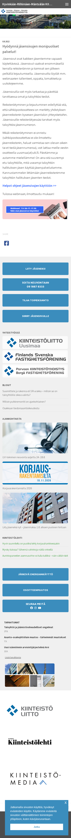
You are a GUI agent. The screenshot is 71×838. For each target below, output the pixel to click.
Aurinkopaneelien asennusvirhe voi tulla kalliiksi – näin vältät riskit (35, 555)
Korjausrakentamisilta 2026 (17, 488)
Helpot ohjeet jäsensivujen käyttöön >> (29, 186)
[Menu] (67, 4)
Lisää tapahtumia (13, 657)
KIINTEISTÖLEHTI (12, 537)
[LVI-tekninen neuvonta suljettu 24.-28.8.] (35, 438)
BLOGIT (6, 385)
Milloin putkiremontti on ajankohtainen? (24, 401)
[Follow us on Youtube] (39, 607)
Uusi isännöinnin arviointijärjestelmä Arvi (26, 647)
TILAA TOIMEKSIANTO (35, 300)
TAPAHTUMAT (12, 622)
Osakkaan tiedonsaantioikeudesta (20, 408)
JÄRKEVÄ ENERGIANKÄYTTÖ (35, 574)
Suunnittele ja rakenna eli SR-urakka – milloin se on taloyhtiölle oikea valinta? (29, 393)
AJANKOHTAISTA (11, 418)
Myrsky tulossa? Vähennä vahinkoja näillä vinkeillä (27, 549)
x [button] (66, 802)
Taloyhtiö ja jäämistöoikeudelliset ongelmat (28, 627)
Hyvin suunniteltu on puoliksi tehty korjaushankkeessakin (31, 543)
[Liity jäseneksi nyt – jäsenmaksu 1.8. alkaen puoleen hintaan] (35, 508)
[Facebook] (31, 607)
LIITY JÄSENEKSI (35, 268)
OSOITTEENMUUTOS (35, 590)
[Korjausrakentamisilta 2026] (35, 473)
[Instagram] (35, 607)
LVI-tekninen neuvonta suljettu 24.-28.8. (23, 457)
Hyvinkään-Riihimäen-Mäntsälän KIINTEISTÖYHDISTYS (27, 4)
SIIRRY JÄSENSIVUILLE (35, 316)
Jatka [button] (37, 827)
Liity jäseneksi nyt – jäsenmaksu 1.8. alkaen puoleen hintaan (34, 527)
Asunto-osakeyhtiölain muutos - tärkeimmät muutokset (35, 637)
